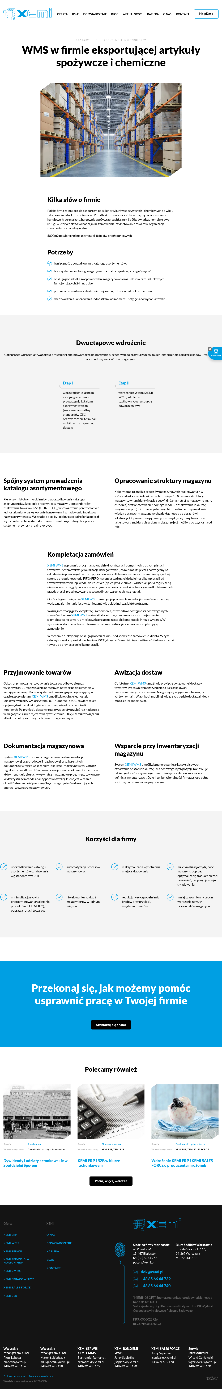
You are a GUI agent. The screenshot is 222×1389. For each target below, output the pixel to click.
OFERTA (62, 14)
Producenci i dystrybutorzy (124, 39)
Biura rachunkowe (111, 1144)
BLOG (114, 14)
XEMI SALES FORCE (17, 1287)
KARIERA (153, 14)
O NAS (167, 14)
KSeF (75, 14)
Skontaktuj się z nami (111, 1025)
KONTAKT (182, 14)
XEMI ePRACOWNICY (18, 1279)
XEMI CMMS (12, 1270)
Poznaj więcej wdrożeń (111, 1181)
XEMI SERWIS (13, 1251)
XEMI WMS (55, 565)
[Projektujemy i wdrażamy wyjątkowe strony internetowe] (212, 1378)
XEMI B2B (10, 1295)
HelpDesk (206, 14)
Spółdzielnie (34, 1144)
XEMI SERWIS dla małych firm (16, 1260)
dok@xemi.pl (152, 1272)
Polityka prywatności (14, 1376)
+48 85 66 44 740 (156, 1285)
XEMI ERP (10, 1234)
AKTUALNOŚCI (133, 14)
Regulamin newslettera (40, 1376)
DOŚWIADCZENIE (95, 14)
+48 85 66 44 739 (156, 1279)
